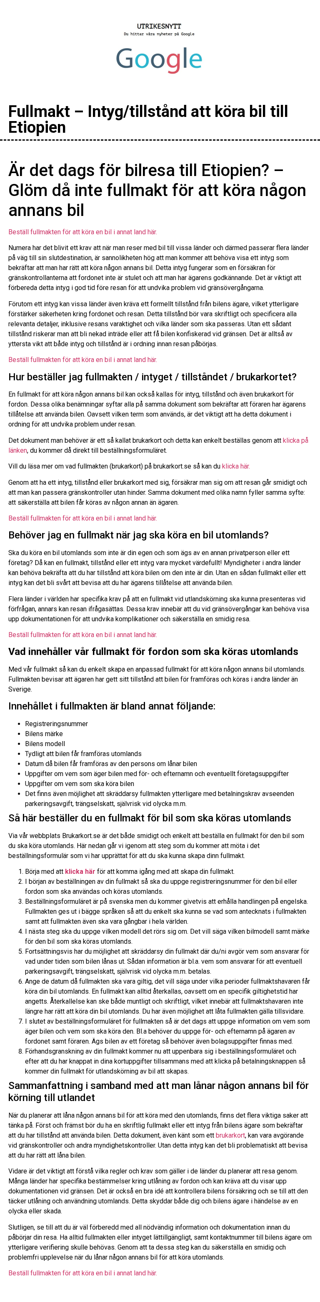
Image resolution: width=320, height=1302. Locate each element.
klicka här (80, 871)
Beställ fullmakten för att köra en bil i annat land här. (82, 232)
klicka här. (236, 466)
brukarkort (230, 1135)
